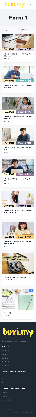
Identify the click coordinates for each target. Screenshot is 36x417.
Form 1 (4, 375)
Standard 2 (5, 350)
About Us (24, 413)
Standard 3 (5, 354)
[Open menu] (30, 4)
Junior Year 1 (6, 392)
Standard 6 (5, 366)
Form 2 (4, 379)
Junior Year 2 (6, 396)
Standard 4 (5, 358)
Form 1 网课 (7, 313)
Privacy (31, 413)
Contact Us (16, 413)
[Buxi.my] (14, 4)
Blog (10, 413)
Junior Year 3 (6, 400)
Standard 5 (5, 362)
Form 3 (4, 383)
